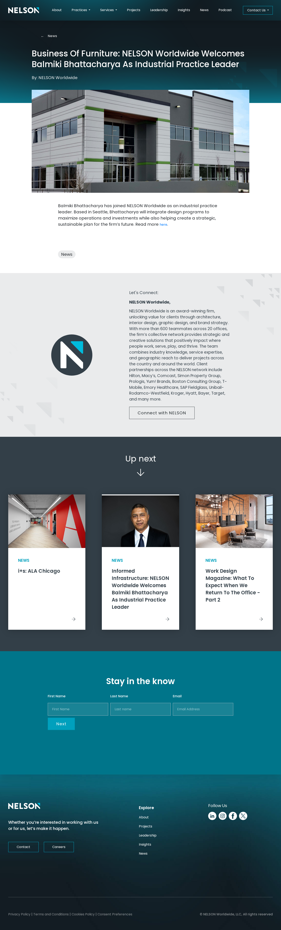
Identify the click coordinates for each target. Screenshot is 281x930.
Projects (133, 10)
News (204, 10)
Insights (184, 10)
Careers (58, 847)
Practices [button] (80, 10)
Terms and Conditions (51, 914)
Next (61, 724)
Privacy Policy (19, 914)
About (57, 10)
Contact (23, 847)
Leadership (159, 10)
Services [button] (107, 10)
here (163, 224)
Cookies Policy (83, 914)
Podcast (225, 10)
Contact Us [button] (256, 10)
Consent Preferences (115, 914)
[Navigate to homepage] (23, 10)
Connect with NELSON (162, 413)
